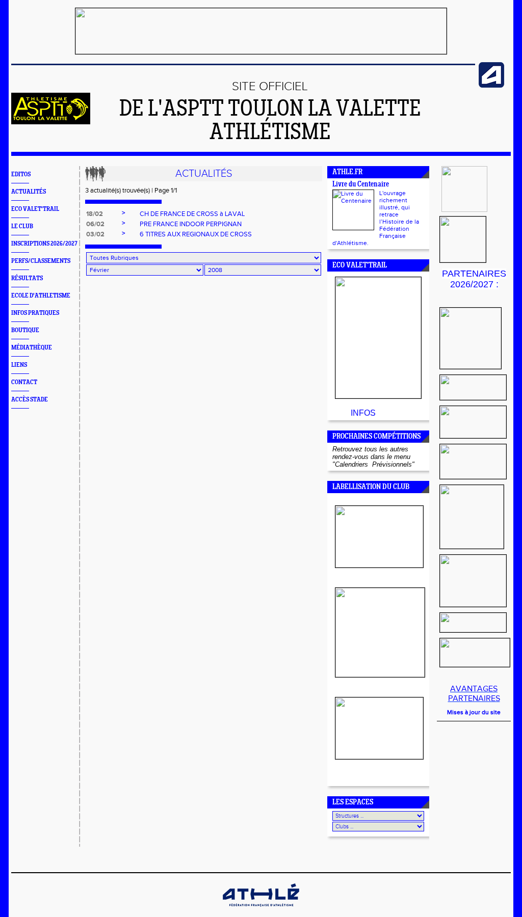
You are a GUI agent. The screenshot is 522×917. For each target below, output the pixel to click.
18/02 (94, 214)
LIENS (19, 365)
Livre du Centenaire (360, 184)
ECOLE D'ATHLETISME (40, 295)
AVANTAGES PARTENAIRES (474, 694)
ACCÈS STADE (29, 399)
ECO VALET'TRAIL (35, 209)
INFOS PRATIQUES (35, 313)
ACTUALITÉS (28, 191)
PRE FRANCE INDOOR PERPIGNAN (191, 224)
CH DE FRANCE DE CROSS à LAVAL (192, 214)
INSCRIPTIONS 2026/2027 (44, 243)
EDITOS (21, 174)
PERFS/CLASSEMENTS (40, 261)
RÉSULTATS (27, 278)
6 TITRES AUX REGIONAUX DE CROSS (196, 234)
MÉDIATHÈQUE (31, 347)
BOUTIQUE (25, 330)
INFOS (363, 413)
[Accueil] (50, 122)
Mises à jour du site (474, 712)
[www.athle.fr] (491, 86)
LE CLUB (22, 226)
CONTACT (24, 382)
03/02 (95, 234)
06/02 (95, 224)
